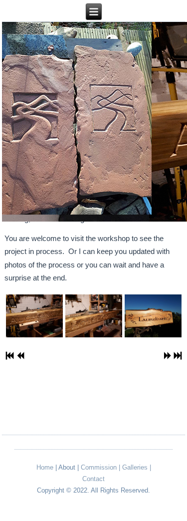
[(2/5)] (93, 318)
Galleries (135, 467)
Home (44, 467)
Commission (99, 467)
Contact (93, 479)
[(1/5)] (34, 318)
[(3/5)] (153, 318)
